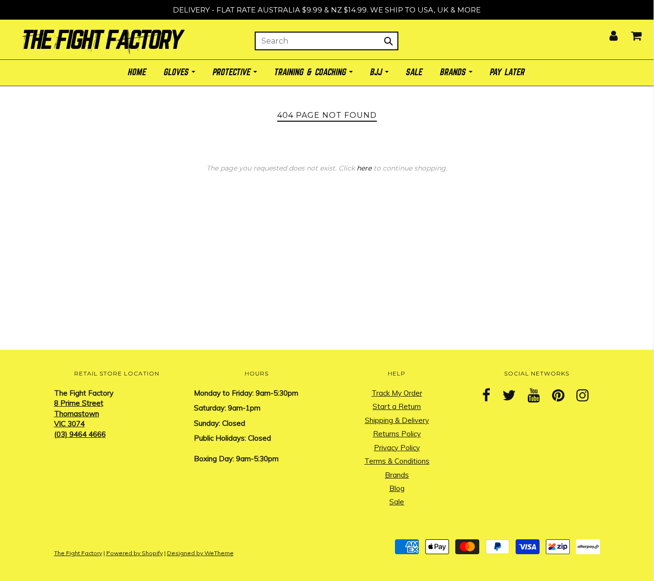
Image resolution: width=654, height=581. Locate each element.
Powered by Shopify (134, 553)
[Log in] (608, 32)
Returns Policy (397, 433)
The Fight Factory (78, 553)
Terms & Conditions (396, 461)
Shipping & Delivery (397, 420)
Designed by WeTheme (200, 553)
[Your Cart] (630, 32)
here (364, 168)
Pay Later (507, 72)
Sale (396, 501)
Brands (397, 474)
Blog (397, 488)
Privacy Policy (397, 447)
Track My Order (397, 393)
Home (137, 72)
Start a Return (396, 406)
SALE (414, 72)
